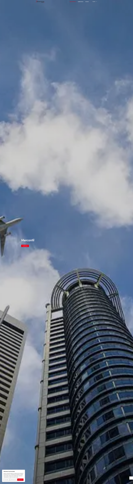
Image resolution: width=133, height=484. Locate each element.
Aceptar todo (20, 479)
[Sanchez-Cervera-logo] (39, 1)
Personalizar (6, 479)
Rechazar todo (13, 479)
